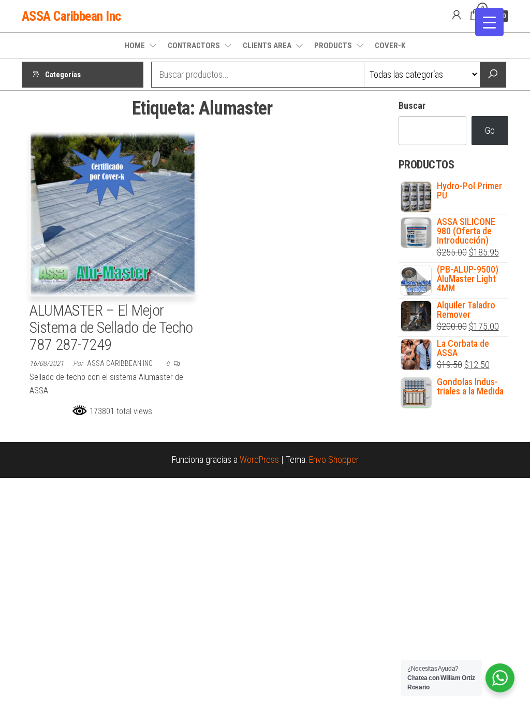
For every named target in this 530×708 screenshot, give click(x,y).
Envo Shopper (334, 459)
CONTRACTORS (194, 45)
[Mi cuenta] (456, 15)
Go (490, 130)
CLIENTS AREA (267, 45)
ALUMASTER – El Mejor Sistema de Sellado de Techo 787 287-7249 (111, 327)
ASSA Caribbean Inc (71, 16)
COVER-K (390, 45)
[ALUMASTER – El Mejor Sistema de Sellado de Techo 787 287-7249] (112, 213)
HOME (135, 45)
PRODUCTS (333, 45)
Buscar (412, 105)
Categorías (63, 74)
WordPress (259, 459)
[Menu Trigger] (489, 22)
